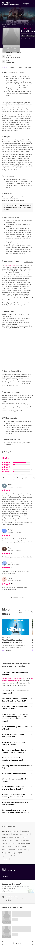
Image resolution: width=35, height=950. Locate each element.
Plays (19, 24)
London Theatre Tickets (9, 24)
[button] (17, 943)
